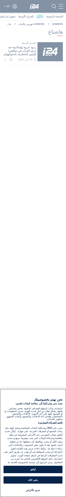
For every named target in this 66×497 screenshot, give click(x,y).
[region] (33, 443)
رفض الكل (33, 480)
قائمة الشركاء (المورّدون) (50, 422)
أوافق (33, 469)
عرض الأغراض (33, 490)
